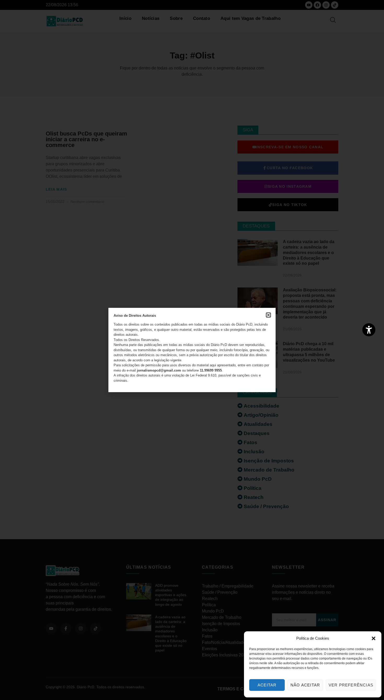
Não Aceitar (305, 685)
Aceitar (267, 685)
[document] (192, 350)
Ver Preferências (351, 685)
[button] (373, 638)
